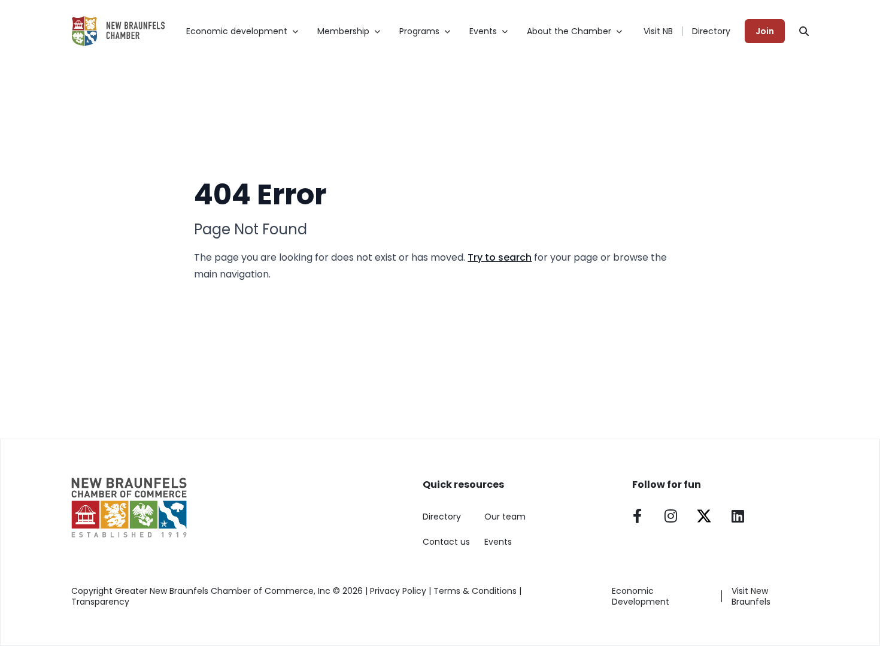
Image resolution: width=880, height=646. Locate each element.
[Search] (804, 31)
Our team (505, 517)
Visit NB (658, 31)
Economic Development (640, 596)
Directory (711, 31)
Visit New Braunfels (751, 596)
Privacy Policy (398, 591)
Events (498, 542)
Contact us (446, 542)
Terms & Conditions (475, 591)
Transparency (100, 602)
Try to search (500, 257)
